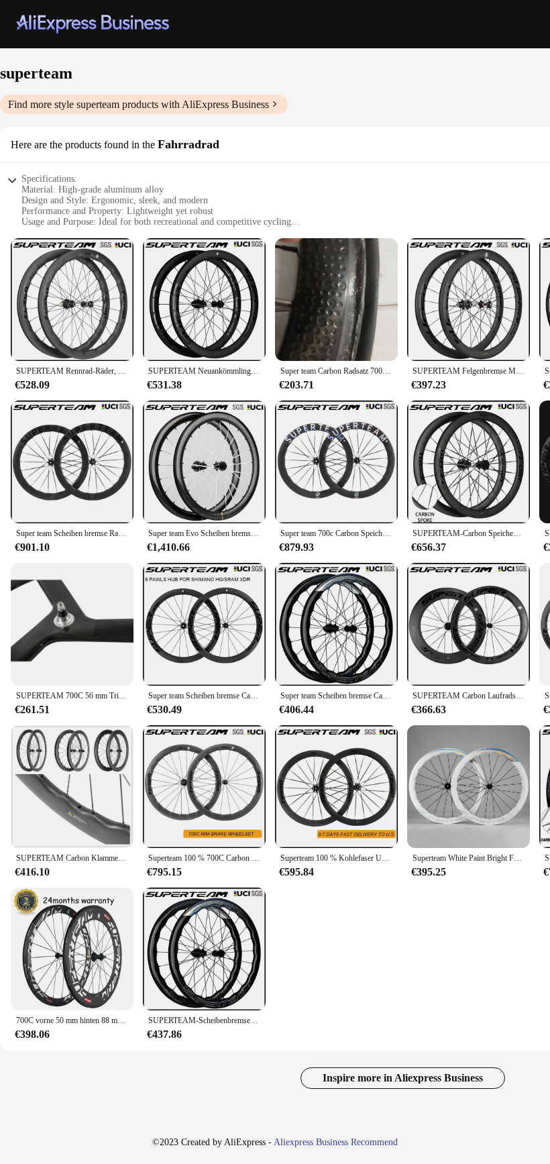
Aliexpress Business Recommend (336, 1142)
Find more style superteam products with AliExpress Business (138, 104)
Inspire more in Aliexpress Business (403, 1077)
